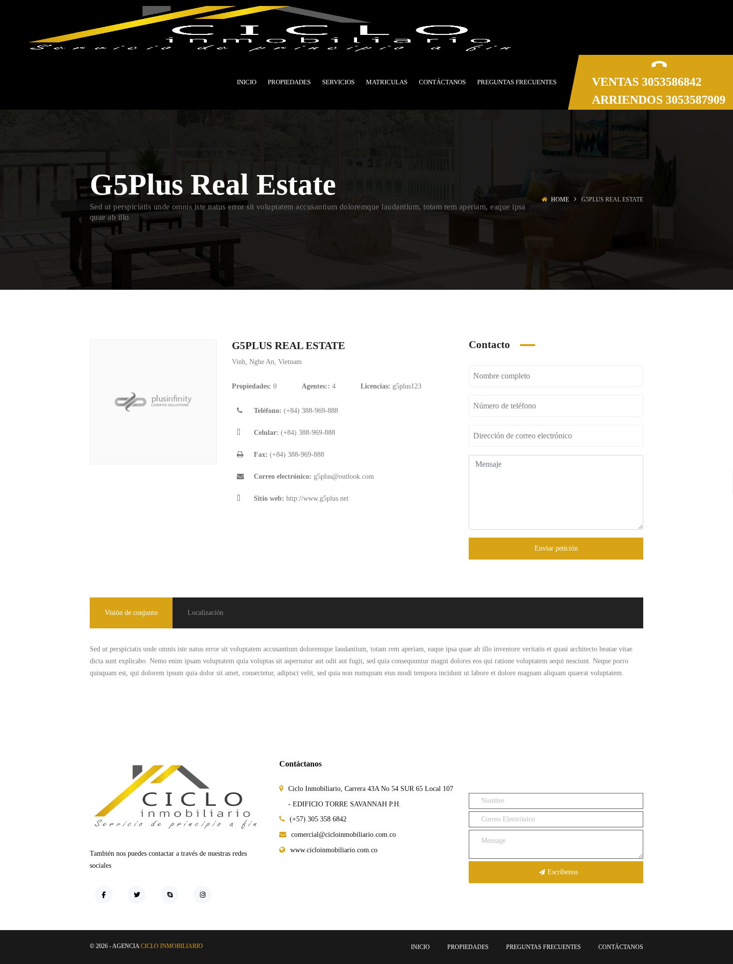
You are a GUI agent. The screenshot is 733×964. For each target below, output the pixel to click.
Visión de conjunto (131, 612)
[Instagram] (202, 895)
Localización (205, 612)
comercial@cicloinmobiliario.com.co (343, 834)
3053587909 (696, 99)
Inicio (420, 947)
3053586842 (672, 81)
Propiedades (468, 947)
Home (560, 199)
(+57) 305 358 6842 (318, 819)
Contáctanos (620, 947)
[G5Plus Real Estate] (153, 402)
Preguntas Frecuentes (543, 947)
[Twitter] (137, 895)
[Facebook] (104, 895)
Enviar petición (556, 548)
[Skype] (169, 895)
